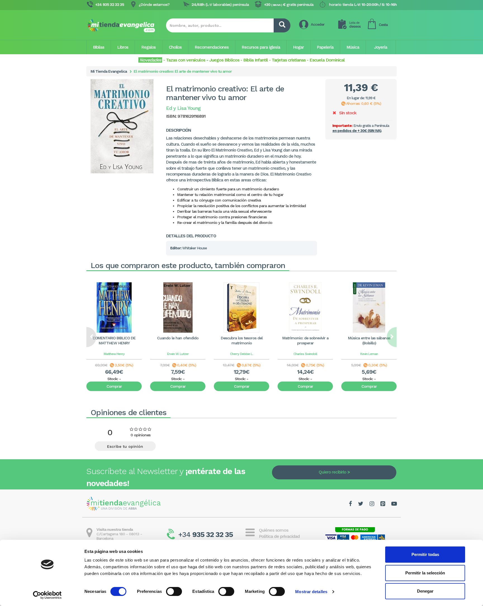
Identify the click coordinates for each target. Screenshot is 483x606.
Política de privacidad (279, 536)
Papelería (325, 47)
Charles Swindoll (305, 354)
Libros (122, 47)
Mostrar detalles (311, 591)
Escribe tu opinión (125, 446)
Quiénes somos (273, 530)
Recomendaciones (212, 47)
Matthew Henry (114, 354)
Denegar (425, 591)
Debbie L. (246, 354)
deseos (355, 25)
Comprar (114, 386)
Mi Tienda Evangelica (109, 71)
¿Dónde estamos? (154, 4)
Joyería (380, 47)
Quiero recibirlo (332, 472)
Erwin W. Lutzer (178, 354)
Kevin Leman (369, 354)
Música (353, 47)
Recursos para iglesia (261, 47)
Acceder (318, 24)
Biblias (98, 47)
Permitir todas (425, 554)
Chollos (175, 47)
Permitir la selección (425, 573)
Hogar (298, 47)
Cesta (383, 25)
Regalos (148, 47)
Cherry (234, 354)
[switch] (174, 591)
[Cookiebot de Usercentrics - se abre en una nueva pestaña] (47, 595)
